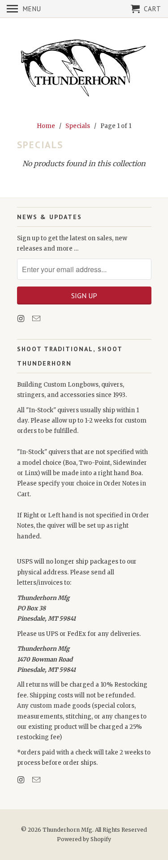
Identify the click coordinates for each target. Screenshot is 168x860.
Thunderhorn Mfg (67, 829)
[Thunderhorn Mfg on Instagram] (22, 318)
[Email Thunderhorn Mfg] (37, 318)
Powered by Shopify (84, 839)
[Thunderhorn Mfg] (84, 68)
